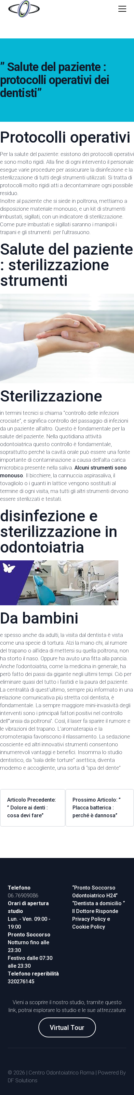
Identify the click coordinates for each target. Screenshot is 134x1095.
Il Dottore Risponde (95, 911)
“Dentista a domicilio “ (98, 903)
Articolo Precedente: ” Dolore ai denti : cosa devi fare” (31, 808)
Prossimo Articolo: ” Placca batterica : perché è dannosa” (97, 808)
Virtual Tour (67, 1028)
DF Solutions (22, 1080)
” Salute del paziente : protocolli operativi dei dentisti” (54, 80)
